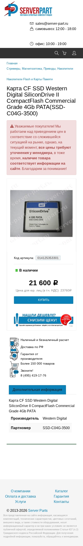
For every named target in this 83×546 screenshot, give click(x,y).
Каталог (61, 491)
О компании (20, 491)
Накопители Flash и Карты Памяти (30, 79)
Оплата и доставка (20, 496)
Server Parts (38, 510)
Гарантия (61, 496)
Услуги (20, 502)
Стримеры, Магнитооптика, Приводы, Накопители (40, 68)
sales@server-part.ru (51, 23)
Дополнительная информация (37, 390)
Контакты (61, 502)
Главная (12, 63)
